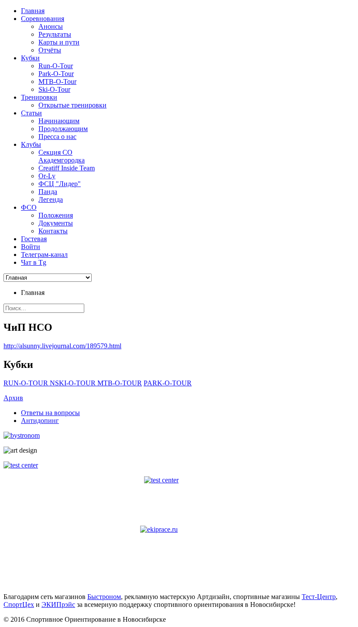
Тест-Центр (319, 596)
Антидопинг (40, 420)
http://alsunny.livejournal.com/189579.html (62, 346)
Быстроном (104, 596)
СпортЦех (18, 604)
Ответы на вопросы (50, 412)
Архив (13, 398)
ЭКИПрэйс (58, 604)
